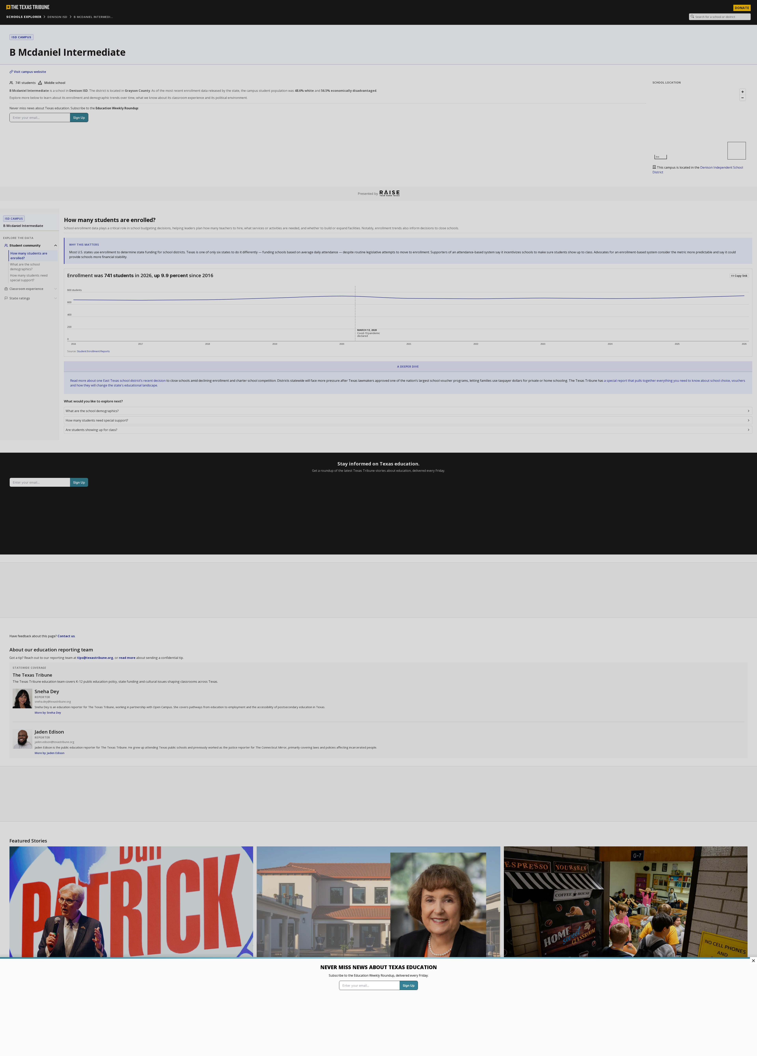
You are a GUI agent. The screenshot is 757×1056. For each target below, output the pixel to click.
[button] (378, 528)
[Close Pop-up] (753, 960)
